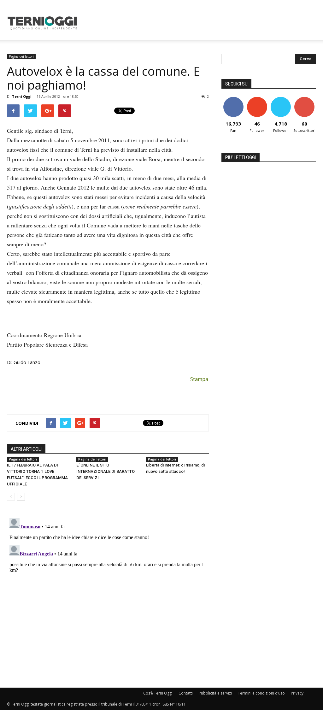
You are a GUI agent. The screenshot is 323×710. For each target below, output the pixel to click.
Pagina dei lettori (21, 56)
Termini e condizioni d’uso (261, 693)
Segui (256, 99)
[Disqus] (108, 594)
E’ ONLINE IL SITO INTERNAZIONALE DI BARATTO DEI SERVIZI (105, 471)
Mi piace (233, 99)
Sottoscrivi (304, 99)
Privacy (297, 693)
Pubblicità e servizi (215, 693)
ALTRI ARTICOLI (26, 449)
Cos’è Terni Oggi (158, 693)
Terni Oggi (22, 96)
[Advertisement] (201, 23)
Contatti (186, 693)
